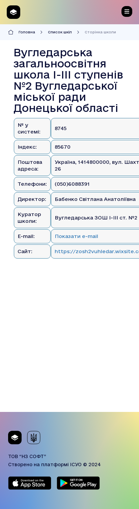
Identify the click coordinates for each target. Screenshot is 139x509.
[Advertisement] (69, 342)
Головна (27, 32)
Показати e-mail (76, 236)
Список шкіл (60, 32)
